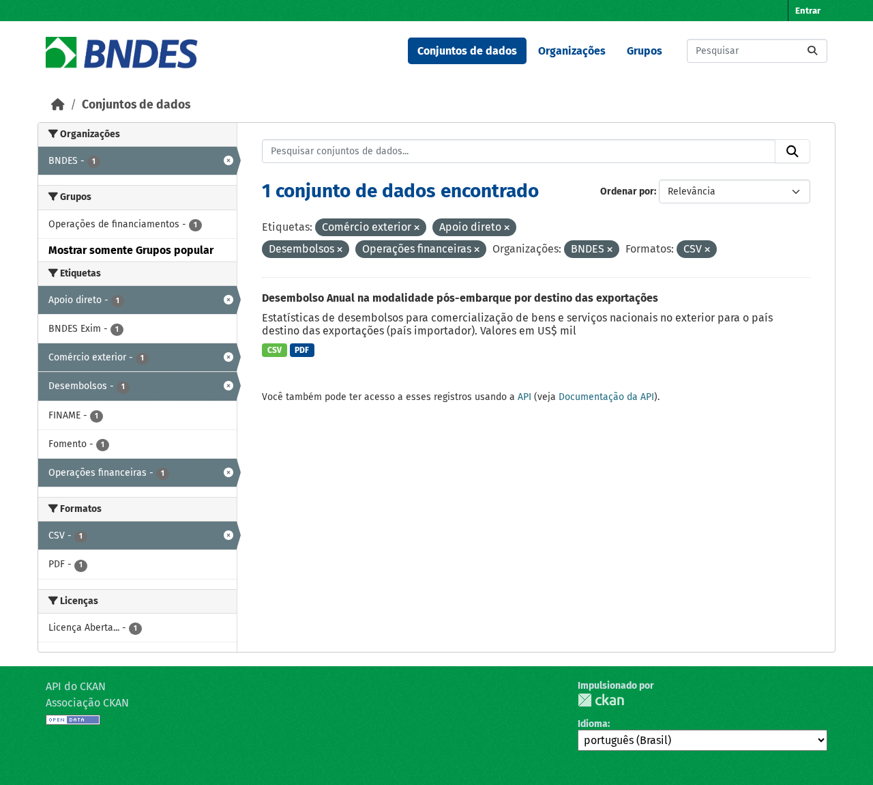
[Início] (58, 105)
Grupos (644, 50)
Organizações (572, 50)
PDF (302, 350)
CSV (274, 350)
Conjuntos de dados (467, 50)
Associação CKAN (87, 702)
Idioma (593, 724)
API (524, 397)
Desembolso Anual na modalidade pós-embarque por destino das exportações (460, 297)
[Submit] (812, 51)
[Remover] (416, 228)
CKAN (601, 700)
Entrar (807, 10)
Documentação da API (606, 397)
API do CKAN (76, 686)
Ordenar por (627, 191)
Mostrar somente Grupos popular (130, 250)
